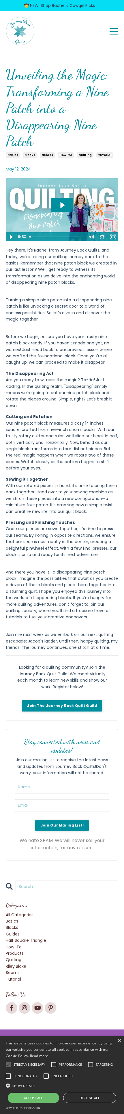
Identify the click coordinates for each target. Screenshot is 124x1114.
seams (13, 972)
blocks (30, 155)
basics (12, 155)
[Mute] (91, 236)
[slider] (56, 236)
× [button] (119, 1041)
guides (47, 155)
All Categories (19, 915)
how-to (65, 155)
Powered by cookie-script (24, 1108)
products (15, 953)
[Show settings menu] (102, 236)
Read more (39, 1055)
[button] (62, 1085)
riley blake (16, 966)
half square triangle (26, 940)
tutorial (104, 155)
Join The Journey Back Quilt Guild (62, 705)
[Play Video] (10, 236)
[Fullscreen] (113, 236)
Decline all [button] (90, 1098)
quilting (85, 155)
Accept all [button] (33, 1098)
